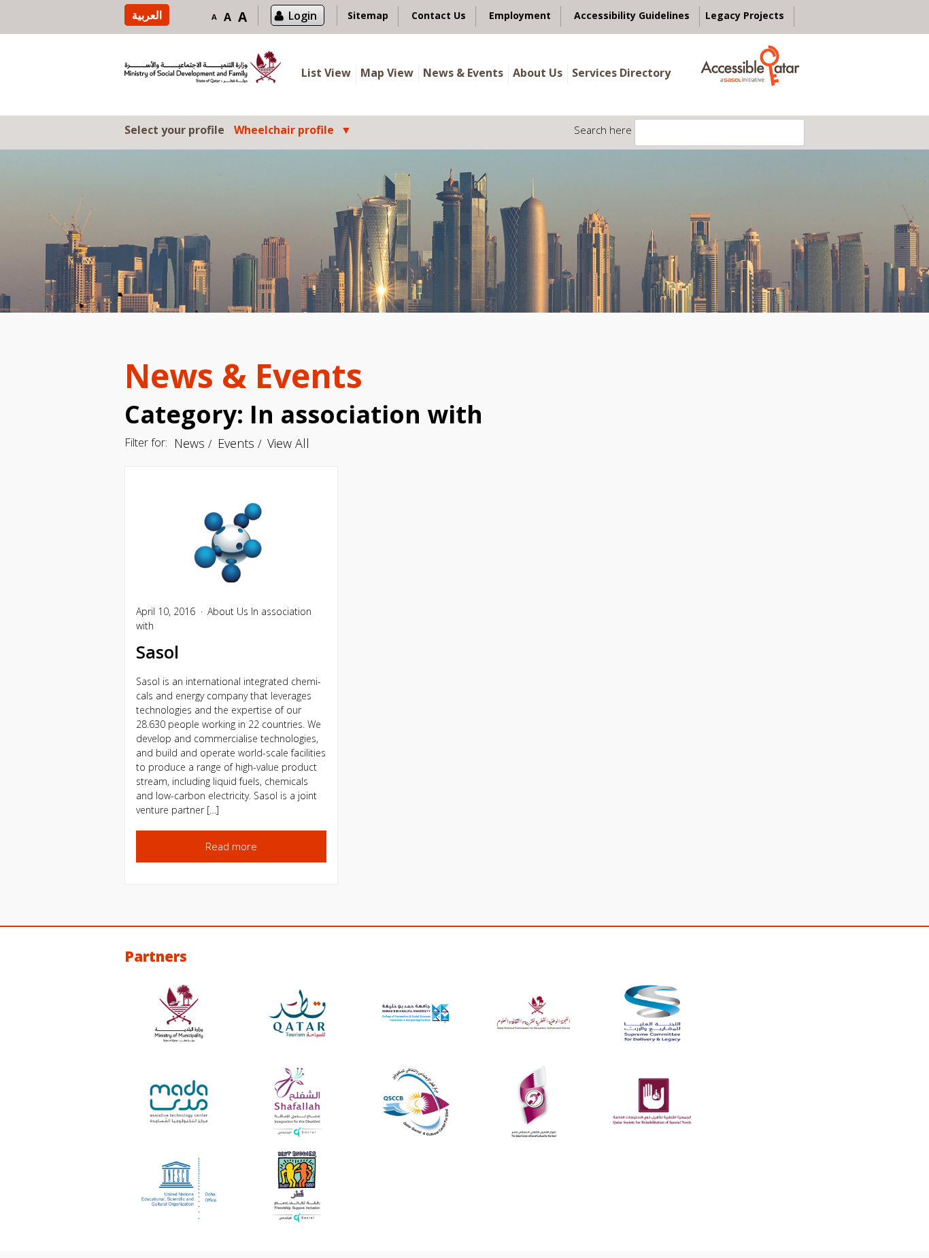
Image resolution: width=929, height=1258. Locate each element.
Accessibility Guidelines (632, 15)
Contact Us (438, 15)
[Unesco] (179, 1188)
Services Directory (621, 72)
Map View (386, 72)
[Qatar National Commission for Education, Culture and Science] (534, 1015)
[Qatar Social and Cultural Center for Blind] (415, 1103)
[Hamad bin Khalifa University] (415, 1015)
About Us (537, 72)
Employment (520, 15)
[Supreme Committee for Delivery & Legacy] (652, 1015)
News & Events (463, 72)
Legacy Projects (744, 15)
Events (236, 443)
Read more (231, 846)
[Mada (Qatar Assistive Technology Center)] (179, 1103)
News (189, 443)
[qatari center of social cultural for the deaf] (534, 1103)
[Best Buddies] (297, 1188)
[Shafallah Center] (297, 1103)
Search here (603, 130)
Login (302, 15)
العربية (147, 14)
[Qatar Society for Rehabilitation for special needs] (652, 1103)
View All (288, 443)
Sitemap (368, 15)
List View (326, 72)
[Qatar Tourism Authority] (297, 1015)
